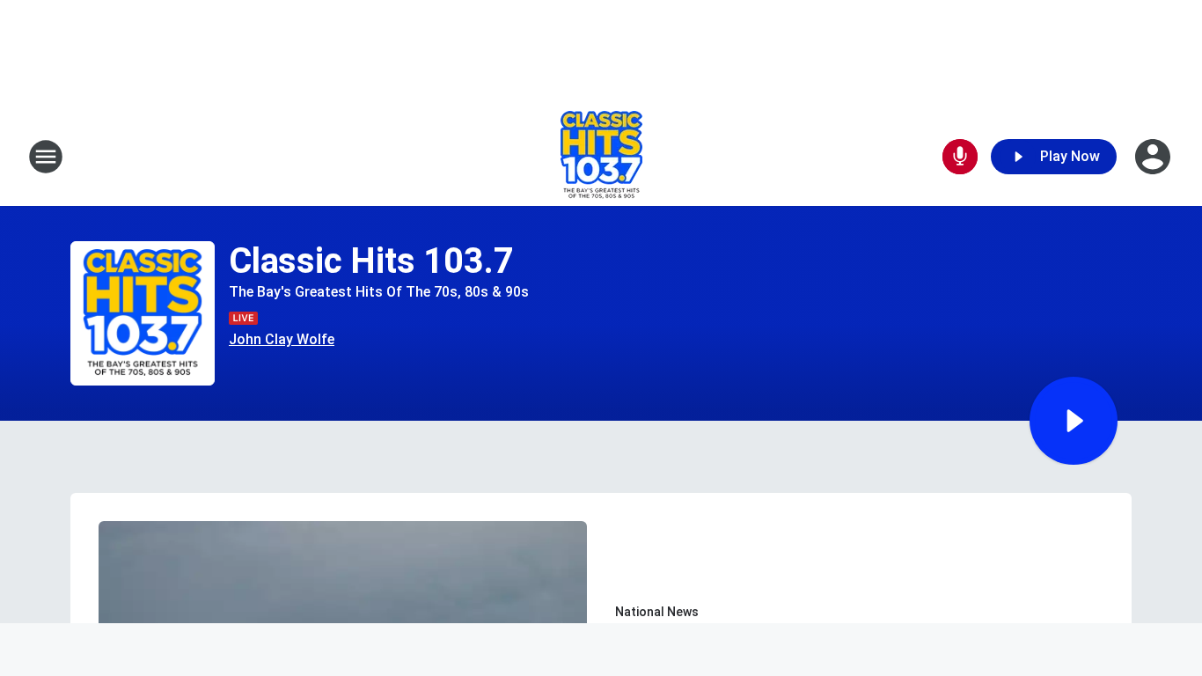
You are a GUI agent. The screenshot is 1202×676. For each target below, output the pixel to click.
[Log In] (1154, 156)
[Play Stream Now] (1074, 421)
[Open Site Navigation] (45, 156)
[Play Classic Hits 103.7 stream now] (142, 313)
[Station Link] (601, 156)
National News (657, 612)
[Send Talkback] (960, 156)
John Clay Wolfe (281, 339)
